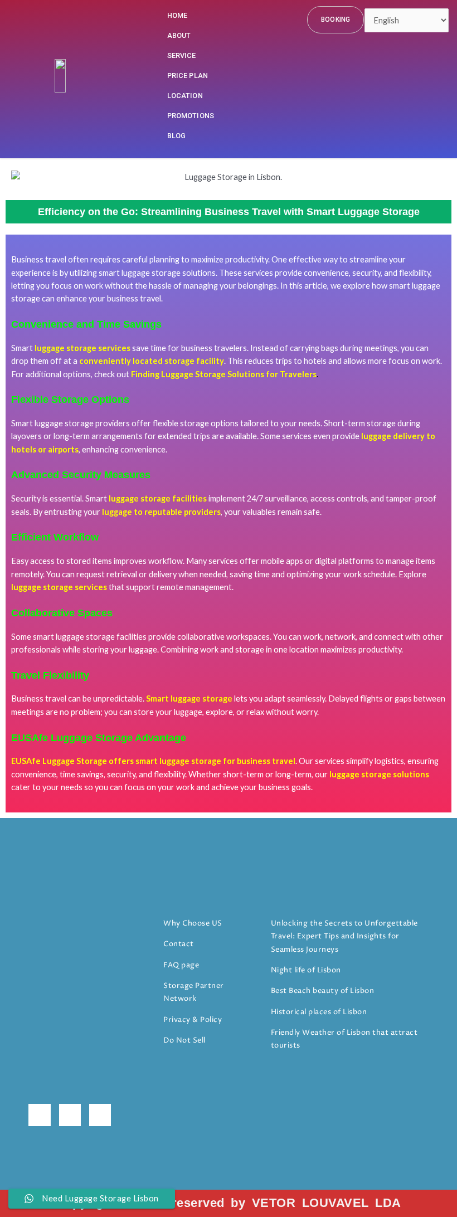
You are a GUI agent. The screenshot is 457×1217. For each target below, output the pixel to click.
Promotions (191, 115)
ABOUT (179, 35)
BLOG (176, 136)
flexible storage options (196, 423)
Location (185, 95)
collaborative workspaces (223, 636)
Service (181, 55)
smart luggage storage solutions (157, 273)
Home (177, 15)
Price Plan (187, 75)
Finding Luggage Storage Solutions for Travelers (224, 374)
